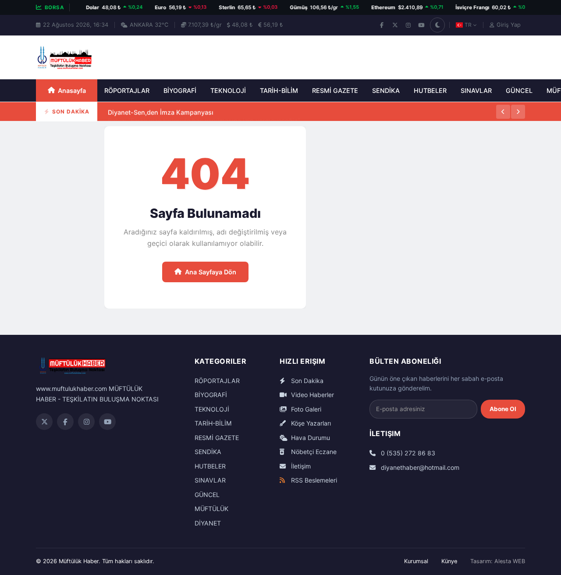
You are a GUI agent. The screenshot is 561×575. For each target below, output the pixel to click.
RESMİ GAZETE (335, 90)
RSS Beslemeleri (313, 480)
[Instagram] (408, 25)
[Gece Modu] (437, 25)
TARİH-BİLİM (279, 90)
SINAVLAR (476, 90)
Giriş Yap (509, 24)
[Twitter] (44, 421)
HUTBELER (430, 90)
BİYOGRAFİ (179, 90)
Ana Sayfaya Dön (210, 272)
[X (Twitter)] (395, 25)
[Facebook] (382, 25)
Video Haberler (311, 394)
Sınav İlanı (123, 120)
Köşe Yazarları (310, 423)
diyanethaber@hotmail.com (419, 467)
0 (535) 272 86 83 (407, 453)
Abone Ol (503, 408)
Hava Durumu (309, 437)
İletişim (300, 466)
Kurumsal (416, 561)
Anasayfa (72, 90)
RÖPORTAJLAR (126, 90)
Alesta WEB (509, 561)
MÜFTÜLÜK (211, 508)
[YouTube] (421, 25)
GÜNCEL (519, 90)
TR (468, 24)
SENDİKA (386, 90)
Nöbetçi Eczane (313, 451)
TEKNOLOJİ (228, 90)
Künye (449, 561)
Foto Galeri (305, 409)
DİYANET (208, 523)
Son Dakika (306, 380)
